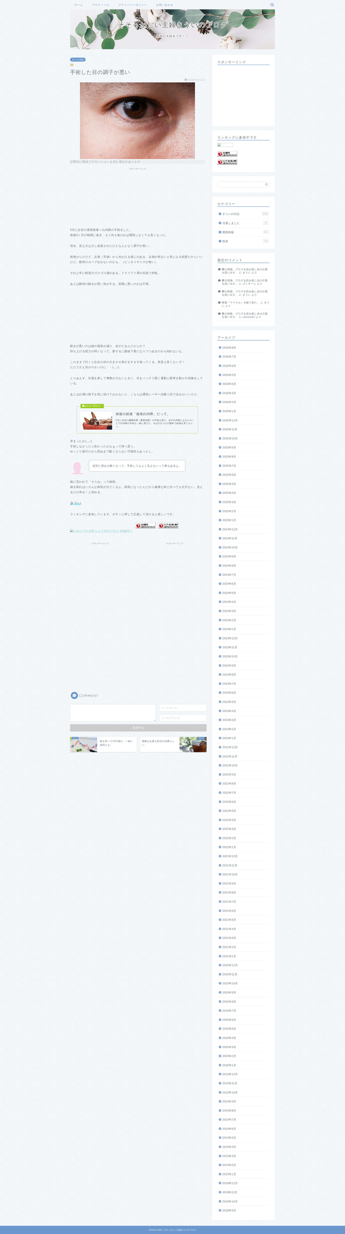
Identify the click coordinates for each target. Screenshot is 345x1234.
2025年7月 (229, 465)
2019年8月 (229, 1110)
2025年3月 (229, 502)
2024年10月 (230, 547)
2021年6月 (229, 910)
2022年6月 (229, 801)
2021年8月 (229, 892)
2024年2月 (229, 620)
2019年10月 (230, 1092)
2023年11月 (230, 647)
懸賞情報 (244, 232)
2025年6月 (229, 474)
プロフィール (100, 4)
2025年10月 (230, 438)
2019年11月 (230, 1083)
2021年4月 (229, 928)
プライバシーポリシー (132, 4)
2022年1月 (229, 847)
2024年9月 (229, 556)
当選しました (244, 223)
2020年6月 (229, 1019)
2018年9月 (229, 1210)
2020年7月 (229, 1010)
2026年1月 (229, 411)
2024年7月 (229, 574)
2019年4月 (229, 1146)
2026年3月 (229, 393)
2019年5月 (229, 1137)
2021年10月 (230, 874)
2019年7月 (229, 1119)
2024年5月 (229, 592)
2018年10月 (230, 1201)
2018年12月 (230, 1183)
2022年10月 (230, 765)
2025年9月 (229, 447)
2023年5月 (229, 701)
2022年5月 (229, 810)
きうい (247, 272)
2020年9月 (229, 992)
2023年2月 (229, 729)
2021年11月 (230, 865)
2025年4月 (229, 492)
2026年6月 (229, 365)
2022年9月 (229, 774)
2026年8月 (229, 347)
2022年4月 (229, 819)
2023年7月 (229, 683)
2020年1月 (229, 1065)
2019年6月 (229, 1128)
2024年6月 (229, 583)
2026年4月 (229, 383)
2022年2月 (229, 838)
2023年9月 (229, 665)
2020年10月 (230, 983)
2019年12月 (230, 1074)
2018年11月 (230, 1192)
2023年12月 (230, 638)
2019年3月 (229, 1156)
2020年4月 (229, 1037)
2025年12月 (230, 420)
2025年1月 (229, 520)
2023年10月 (230, 656)
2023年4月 (229, 711)
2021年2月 (229, 947)
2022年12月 (230, 747)
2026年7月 (229, 356)
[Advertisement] (137, 197)
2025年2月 (229, 511)
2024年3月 (229, 611)
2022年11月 (230, 756)
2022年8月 (229, 783)
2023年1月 (229, 738)
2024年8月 (229, 565)
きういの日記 (78, 60)
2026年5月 (229, 374)
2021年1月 (229, 956)
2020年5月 (229, 1028)
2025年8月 (229, 456)
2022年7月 (229, 792)
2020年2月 (229, 1056)
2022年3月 (229, 828)
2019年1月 (229, 1174)
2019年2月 (229, 1165)
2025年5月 (229, 483)
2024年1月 (229, 629)
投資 (244, 241)
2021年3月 (229, 937)
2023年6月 (229, 692)
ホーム (79, 4)
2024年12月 (230, 529)
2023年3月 (229, 719)
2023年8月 (229, 674)
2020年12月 (230, 965)
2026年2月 (229, 402)
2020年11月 (230, 974)
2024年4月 (229, 601)
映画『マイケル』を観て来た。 (241, 302)
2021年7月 (229, 901)
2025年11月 (230, 429)
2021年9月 (229, 883)
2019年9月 (229, 1101)
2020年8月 (229, 1001)
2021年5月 (229, 919)
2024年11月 (230, 538)
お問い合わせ (164, 4)
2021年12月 (230, 856)
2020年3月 (229, 1047)
